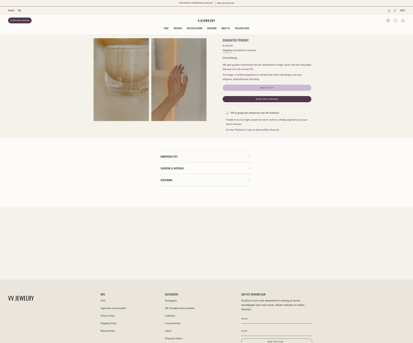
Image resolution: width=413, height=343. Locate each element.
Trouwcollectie (173, 323)
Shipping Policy (108, 323)
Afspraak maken (173, 338)
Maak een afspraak (267, 99)
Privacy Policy (108, 316)
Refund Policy (108, 331)
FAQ (19, 10)
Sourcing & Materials (172, 168)
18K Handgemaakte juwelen (179, 308)
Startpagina (171, 301)
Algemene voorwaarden (113, 308)
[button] (166, 28)
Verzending (166, 180)
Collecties (170, 316)
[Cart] (403, 20)
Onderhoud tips (169, 156)
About (168, 331)
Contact (11, 10)
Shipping (227, 50)
